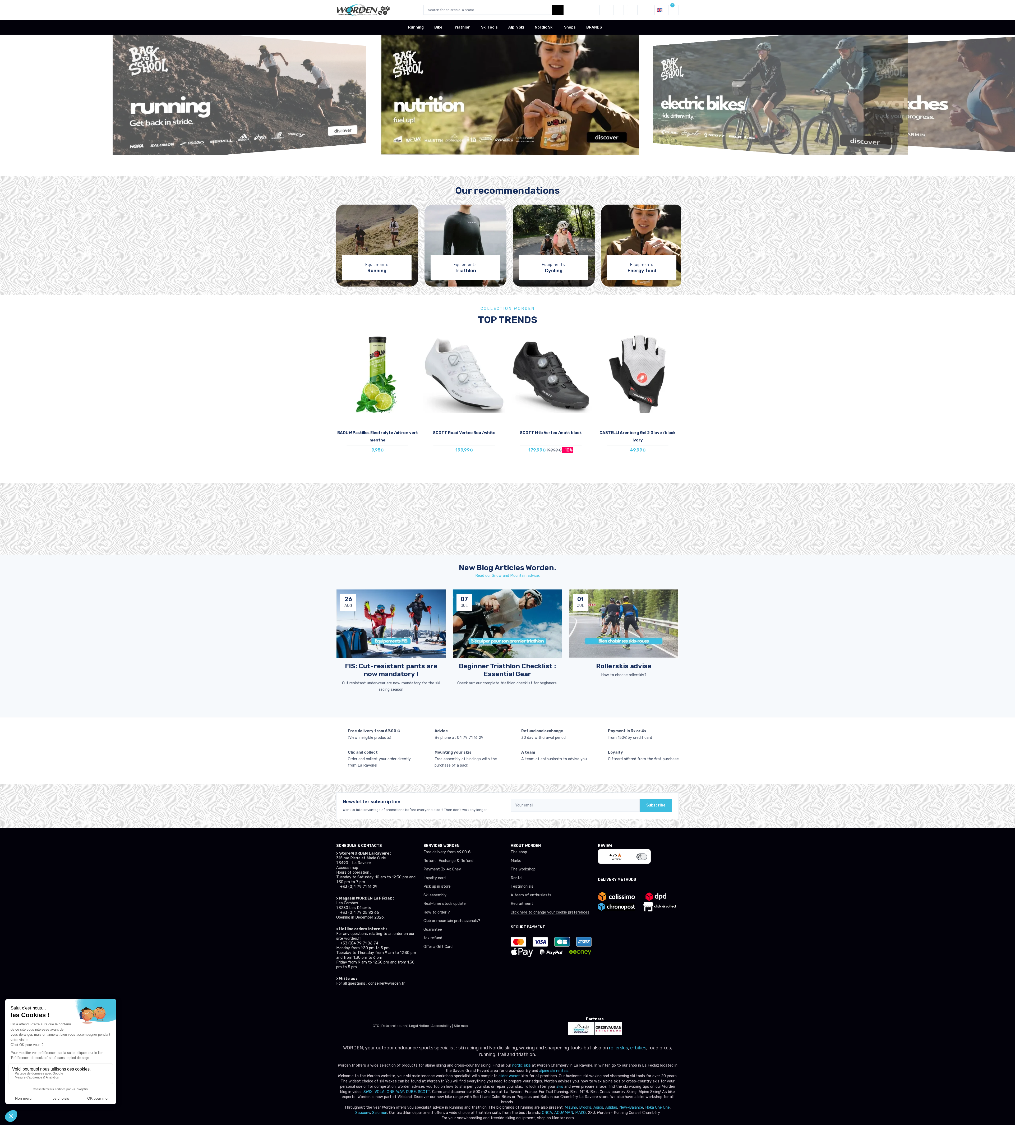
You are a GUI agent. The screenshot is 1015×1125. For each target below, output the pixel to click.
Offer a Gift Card (438, 946)
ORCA (547, 1112)
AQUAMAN (563, 1112)
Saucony (362, 1112)
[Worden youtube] (375, 998)
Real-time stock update (444, 903)
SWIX (367, 1092)
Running (416, 27)
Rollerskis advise (624, 666)
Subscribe (656, 805)
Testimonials (522, 886)
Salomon (379, 1112)
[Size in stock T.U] (377, 373)
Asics (598, 1107)
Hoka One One (657, 1107)
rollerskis (618, 1048)
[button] (604, 10)
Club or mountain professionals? (451, 921)
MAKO (580, 1112)
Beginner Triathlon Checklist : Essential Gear (507, 670)
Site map (461, 1026)
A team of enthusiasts (531, 895)
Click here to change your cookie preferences (550, 912)
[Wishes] (618, 10)
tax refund (432, 938)
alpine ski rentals (554, 1070)
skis (560, 1086)
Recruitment (522, 903)
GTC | (377, 1026)
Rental (516, 878)
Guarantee (432, 929)
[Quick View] (413, 371)
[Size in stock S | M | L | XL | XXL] (637, 373)
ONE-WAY (395, 1092)
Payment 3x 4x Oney (442, 869)
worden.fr (352, 938)
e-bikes (638, 1048)
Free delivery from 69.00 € (446, 852)
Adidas (611, 1107)
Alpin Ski (516, 27)
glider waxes (508, 1076)
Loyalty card (434, 878)
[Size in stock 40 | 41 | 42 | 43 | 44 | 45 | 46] (551, 373)
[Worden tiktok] (340, 998)
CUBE (411, 1092)
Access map (347, 867)
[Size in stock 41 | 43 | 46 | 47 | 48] (464, 373)
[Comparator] (632, 10)
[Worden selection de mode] (646, 10)
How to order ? (436, 912)
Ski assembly (434, 895)
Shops (570, 27)
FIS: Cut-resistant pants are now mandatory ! (391, 670)
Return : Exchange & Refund (448, 861)
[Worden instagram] (351, 998)
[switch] (641, 857)
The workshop (523, 869)
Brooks (585, 1107)
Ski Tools (489, 27)
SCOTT (424, 1092)
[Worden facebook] (363, 998)
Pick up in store (437, 886)
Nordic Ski (544, 27)
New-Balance (631, 1107)
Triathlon (461, 27)
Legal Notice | (420, 1026)
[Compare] (413, 356)
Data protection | (395, 1026)
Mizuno (571, 1107)
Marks (516, 861)
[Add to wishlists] (413, 341)
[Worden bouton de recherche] (558, 10)
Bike (438, 27)
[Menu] (647, 852)
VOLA (380, 1092)
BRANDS (594, 27)
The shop (519, 852)
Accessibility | (442, 1026)
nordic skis (521, 1065)
